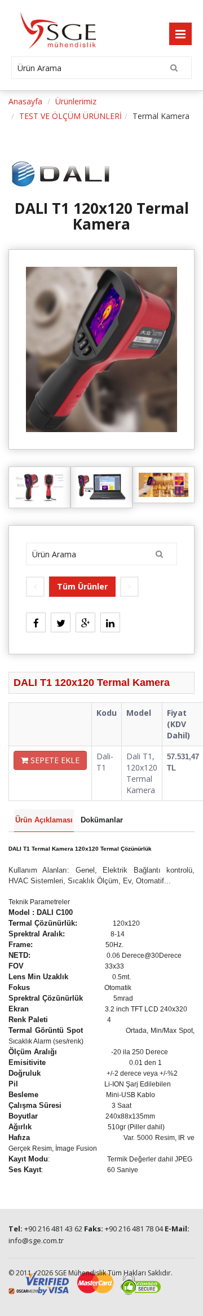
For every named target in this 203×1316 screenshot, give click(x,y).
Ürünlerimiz (75, 101)
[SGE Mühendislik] (53, 28)
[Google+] (85, 619)
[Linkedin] (110, 619)
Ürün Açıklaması (44, 820)
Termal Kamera (161, 116)
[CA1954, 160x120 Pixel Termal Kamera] (129, 586)
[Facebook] (36, 619)
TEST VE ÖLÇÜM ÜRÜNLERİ (70, 116)
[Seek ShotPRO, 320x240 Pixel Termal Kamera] (35, 586)
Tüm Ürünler (82, 586)
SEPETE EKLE (54, 760)
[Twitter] (60, 619)
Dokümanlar (102, 820)
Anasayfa (25, 101)
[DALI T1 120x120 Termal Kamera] (101, 348)
